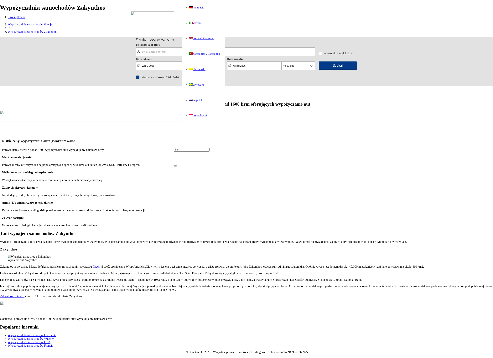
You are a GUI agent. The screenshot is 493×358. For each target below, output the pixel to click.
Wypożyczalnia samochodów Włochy (31, 338)
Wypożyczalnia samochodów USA (29, 342)
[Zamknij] (175, 165)
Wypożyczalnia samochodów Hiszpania (32, 335)
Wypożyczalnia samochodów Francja (30, 345)
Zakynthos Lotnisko (12, 296)
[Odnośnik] (152, 27)
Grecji (96, 266)
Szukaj (338, 65)
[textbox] (225, 51)
